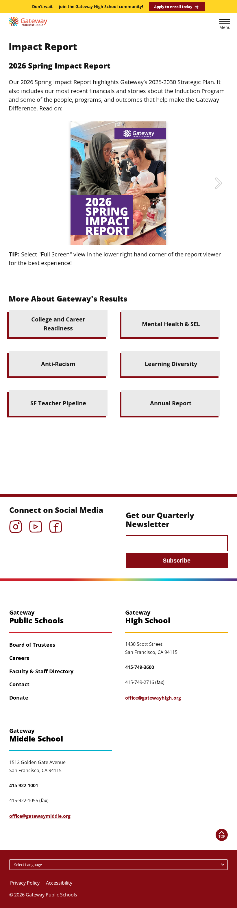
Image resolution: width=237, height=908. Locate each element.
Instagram (15, 524)
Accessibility (59, 883)
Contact (19, 684)
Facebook (55, 524)
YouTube (35, 524)
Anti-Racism (58, 364)
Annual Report (171, 403)
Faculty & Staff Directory (41, 671)
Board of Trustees (32, 644)
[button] (224, 25)
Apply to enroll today (173, 6)
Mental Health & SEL (171, 324)
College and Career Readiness (58, 323)
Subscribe (176, 560)
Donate (18, 697)
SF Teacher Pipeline (58, 403)
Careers (19, 657)
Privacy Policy (25, 883)
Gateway (36, 617)
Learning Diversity (171, 364)
